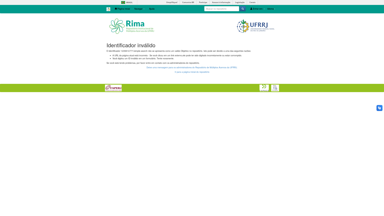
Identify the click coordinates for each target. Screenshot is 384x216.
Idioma (270, 8)
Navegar (138, 8)
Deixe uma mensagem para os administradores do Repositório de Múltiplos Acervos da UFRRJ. (192, 67)
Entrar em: (258, 8)
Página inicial (123, 8)
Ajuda (151, 8)
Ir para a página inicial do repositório (192, 71)
